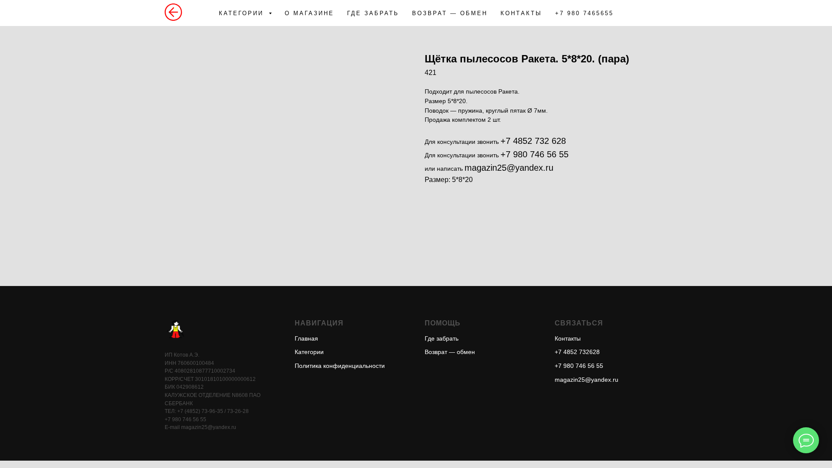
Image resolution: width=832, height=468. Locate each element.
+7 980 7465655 (584, 13)
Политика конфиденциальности (340, 365)
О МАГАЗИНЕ (309, 13)
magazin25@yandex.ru (509, 167)
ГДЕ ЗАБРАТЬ (373, 13)
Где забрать (441, 338)
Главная (306, 338)
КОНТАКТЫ (521, 13)
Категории (309, 351)
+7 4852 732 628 (533, 141)
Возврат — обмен (450, 351)
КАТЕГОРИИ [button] (242, 13)
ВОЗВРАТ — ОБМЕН (450, 13)
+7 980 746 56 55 (534, 154)
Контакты (568, 338)
